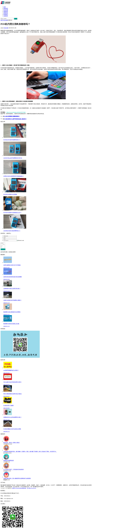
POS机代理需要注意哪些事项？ (12, 116)
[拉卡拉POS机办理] (6, 4)
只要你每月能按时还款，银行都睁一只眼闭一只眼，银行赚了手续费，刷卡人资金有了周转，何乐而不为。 (30, 451)
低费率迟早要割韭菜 (8, 460)
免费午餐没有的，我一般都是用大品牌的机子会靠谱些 (17, 478)
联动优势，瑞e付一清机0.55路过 (11, 442)
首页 (4, 7)
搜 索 (16, 18)
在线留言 (5, 15)
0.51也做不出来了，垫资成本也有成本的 (13, 469)
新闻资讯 (5, 8)
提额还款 (5, 13)
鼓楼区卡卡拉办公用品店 (17, 488)
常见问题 (5, 10)
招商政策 (5, 11)
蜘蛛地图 (24, 488)
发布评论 (3, 249)
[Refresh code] (20, 240)
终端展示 (5, 14)
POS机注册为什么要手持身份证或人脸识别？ (15, 119)
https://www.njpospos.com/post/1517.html (16, 112)
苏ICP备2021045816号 (31, 488)
